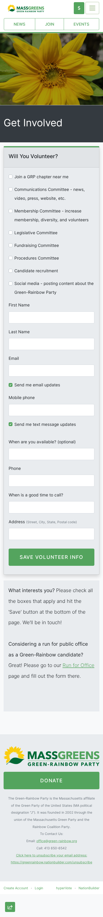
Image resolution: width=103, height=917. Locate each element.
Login (39, 888)
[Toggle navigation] (92, 8)
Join (49, 24)
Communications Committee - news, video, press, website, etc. (49, 194)
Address (43, 521)
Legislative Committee (35, 232)
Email (14, 358)
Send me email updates (37, 384)
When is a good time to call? (36, 494)
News (19, 24)
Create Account (16, 888)
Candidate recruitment (36, 270)
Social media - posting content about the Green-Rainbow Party (54, 288)
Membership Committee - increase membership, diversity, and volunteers (51, 215)
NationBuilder (89, 888)
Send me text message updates (45, 424)
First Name (19, 304)
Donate (51, 781)
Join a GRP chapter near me (41, 176)
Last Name (19, 331)
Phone (15, 468)
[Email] (10, 867)
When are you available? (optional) (42, 441)
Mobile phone (22, 397)
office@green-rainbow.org (56, 841)
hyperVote (64, 888)
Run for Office (78, 665)
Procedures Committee (36, 258)
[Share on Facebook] (10, 895)
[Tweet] (10, 881)
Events (81, 24)
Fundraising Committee (36, 245)
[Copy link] (10, 854)
